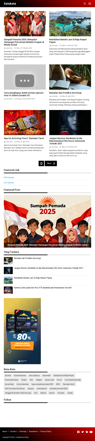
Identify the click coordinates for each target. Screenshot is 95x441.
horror (59, 380)
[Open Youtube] (91, 431)
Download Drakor (11, 380)
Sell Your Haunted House (15, 389)
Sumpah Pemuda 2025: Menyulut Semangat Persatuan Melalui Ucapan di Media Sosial (24, 42)
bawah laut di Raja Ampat (64, 375)
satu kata (9, 48)
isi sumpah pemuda (73, 380)
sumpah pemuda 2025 (59, 389)
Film (31, 380)
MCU (58, 384)
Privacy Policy (45, 431)
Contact (13, 431)
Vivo (35, 393)
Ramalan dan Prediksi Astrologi (65, 92)
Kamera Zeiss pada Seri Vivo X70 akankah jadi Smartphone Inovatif (43, 288)
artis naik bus (34, 375)
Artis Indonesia (20, 375)
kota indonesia (23, 384)
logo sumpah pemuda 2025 (42, 384)
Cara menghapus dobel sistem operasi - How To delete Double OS (24, 94)
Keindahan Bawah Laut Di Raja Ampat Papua (33, 278)
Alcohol (8, 375)
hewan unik (49, 380)
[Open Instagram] (86, 431)
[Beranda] (41, 163)
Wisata (43, 393)
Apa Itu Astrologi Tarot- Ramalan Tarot (24, 138)
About (4, 431)
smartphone (42, 389)
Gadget (39, 380)
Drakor (24, 380)
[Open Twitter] (82, 431)
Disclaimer (33, 431)
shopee (31, 389)
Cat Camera (9, 182)
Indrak (26, 437)
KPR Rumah (9, 177)
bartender (47, 375)
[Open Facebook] (78, 431)
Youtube (61, 393)
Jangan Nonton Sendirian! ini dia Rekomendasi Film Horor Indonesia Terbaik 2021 (67, 141)
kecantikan (9, 384)
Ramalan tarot (69, 384)
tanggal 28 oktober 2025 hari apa (18, 393)
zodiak (70, 393)
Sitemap (23, 431)
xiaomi (51, 393)
